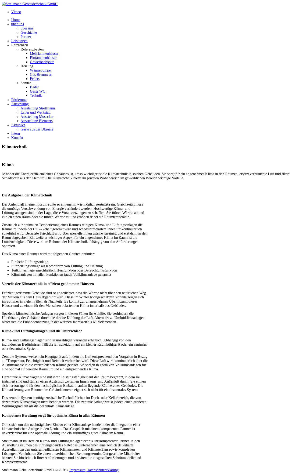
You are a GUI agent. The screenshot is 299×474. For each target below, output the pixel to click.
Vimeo (16, 12)
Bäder (34, 87)
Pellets (34, 79)
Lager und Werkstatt (35, 112)
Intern (15, 133)
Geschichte (29, 32)
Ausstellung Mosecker (37, 117)
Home (15, 20)
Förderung (19, 100)
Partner (26, 37)
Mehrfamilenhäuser (44, 53)
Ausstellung (20, 104)
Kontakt (17, 138)
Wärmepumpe (40, 70)
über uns (17, 24)
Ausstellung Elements (37, 121)
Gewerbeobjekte (42, 62)
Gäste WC (37, 91)
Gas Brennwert (41, 74)
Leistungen (19, 41)
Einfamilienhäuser (43, 58)
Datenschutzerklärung (102, 470)
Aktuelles (18, 125)
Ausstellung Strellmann (38, 108)
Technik (36, 96)
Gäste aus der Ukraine (37, 129)
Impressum (77, 470)
